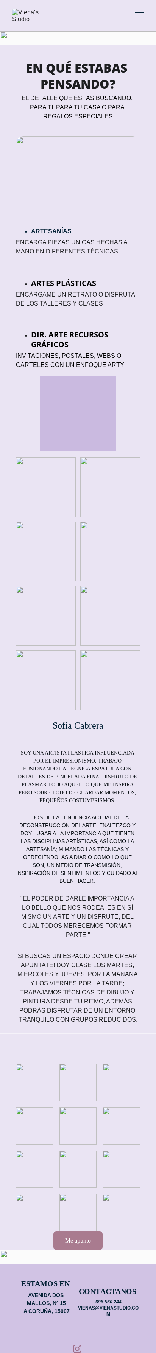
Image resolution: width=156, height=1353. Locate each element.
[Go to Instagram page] (77, 1349)
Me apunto (78, 1240)
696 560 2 (105, 1302)
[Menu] (139, 15)
